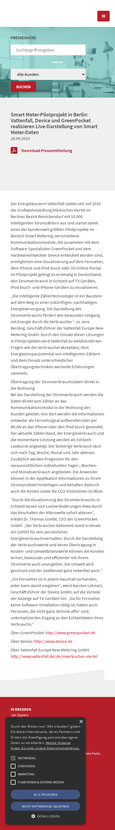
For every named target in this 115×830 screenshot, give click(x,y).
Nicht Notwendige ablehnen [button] (45, 806)
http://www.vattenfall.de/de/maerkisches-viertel (54, 656)
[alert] (45, 771)
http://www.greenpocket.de (70, 632)
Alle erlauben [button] (45, 794)
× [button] (81, 722)
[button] (13, 758)
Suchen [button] (23, 86)
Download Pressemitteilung (46, 150)
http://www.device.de (53, 641)
